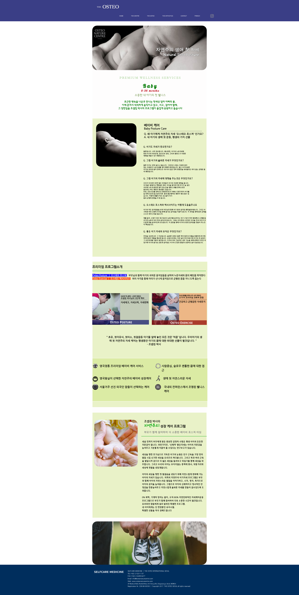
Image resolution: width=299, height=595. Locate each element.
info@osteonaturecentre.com (142, 578)
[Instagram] (212, 16)
